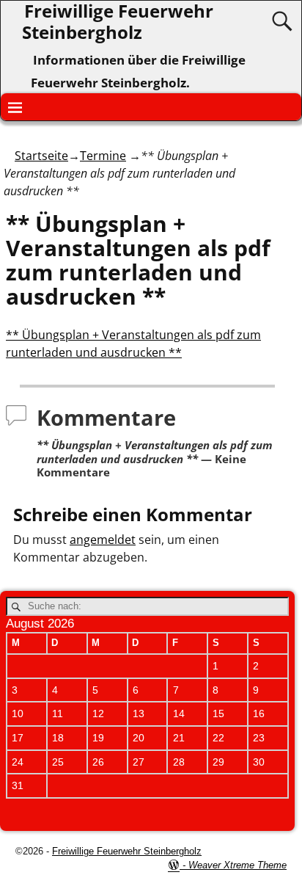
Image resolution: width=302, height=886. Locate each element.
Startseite (41, 156)
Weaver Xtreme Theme (237, 865)
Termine (103, 156)
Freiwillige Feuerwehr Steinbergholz (127, 851)
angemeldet (103, 539)
